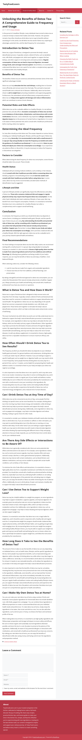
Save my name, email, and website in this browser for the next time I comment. (28, 688)
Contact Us (50, 10)
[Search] (77, 22)
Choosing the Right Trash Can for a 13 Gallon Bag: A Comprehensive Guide (69, 61)
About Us (41, 10)
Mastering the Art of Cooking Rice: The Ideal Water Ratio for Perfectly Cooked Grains (69, 75)
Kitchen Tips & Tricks (14, 10)
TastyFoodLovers (11, 4)
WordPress (56, 737)
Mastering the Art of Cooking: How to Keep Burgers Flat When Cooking (69, 53)
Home (3, 10)
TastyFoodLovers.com (39, 737)
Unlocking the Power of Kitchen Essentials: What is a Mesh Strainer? (69, 83)
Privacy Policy (60, 10)
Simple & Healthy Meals (29, 10)
